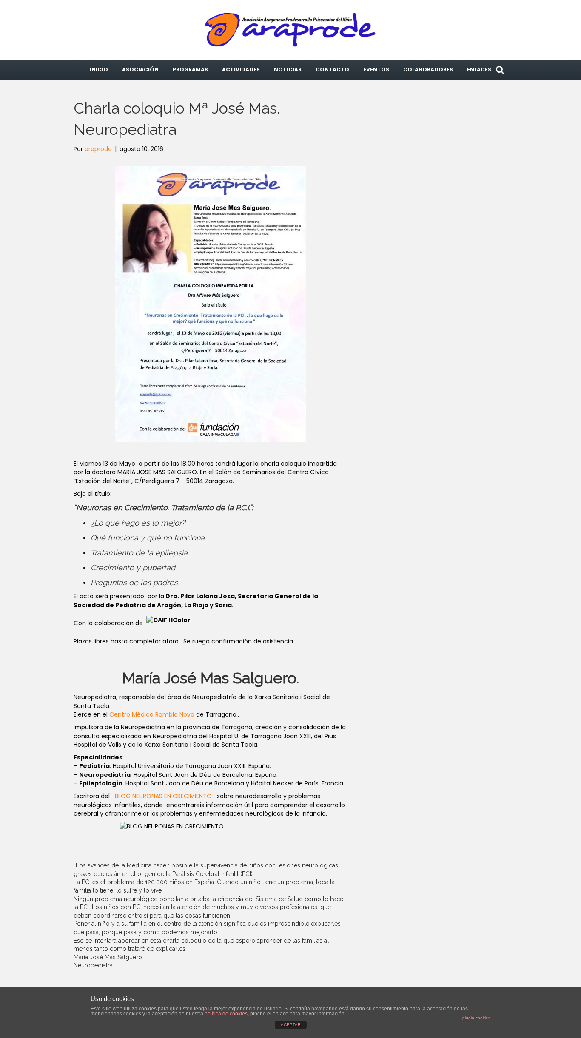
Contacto (332, 69)
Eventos (376, 69)
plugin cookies (476, 1017)
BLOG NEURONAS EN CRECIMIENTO (165, 796)
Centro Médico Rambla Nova (151, 714)
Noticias (288, 69)
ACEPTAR (291, 1024)
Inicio (99, 69)
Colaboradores (428, 69)
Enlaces (479, 69)
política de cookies (226, 1014)
